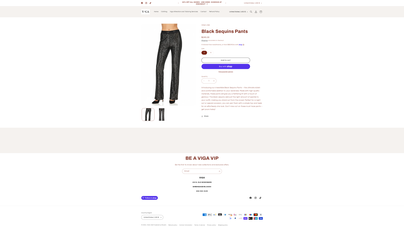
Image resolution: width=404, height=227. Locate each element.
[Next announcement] (225, 3)
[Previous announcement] (178, 3)
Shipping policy (223, 225)
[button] (251, 11)
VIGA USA (150, 225)
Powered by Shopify (159, 225)
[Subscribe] (219, 171)
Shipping (204, 40)
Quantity (204, 76)
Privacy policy (211, 225)
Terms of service (199, 225)
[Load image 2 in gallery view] (161, 114)
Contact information (185, 225)
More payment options (226, 71)
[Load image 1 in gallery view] (148, 114)
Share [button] (206, 116)
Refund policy (172, 225)
